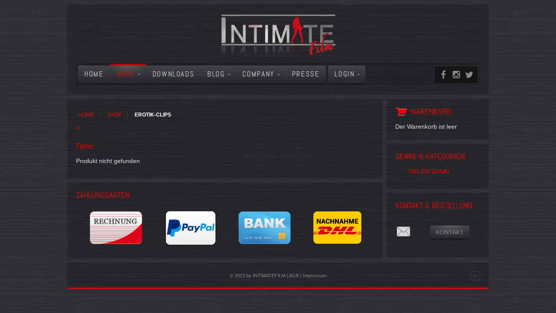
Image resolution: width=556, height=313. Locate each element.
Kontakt (450, 232)
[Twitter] (469, 74)
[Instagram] (456, 74)
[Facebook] (443, 74)
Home (86, 115)
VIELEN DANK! (429, 171)
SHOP (114, 115)
